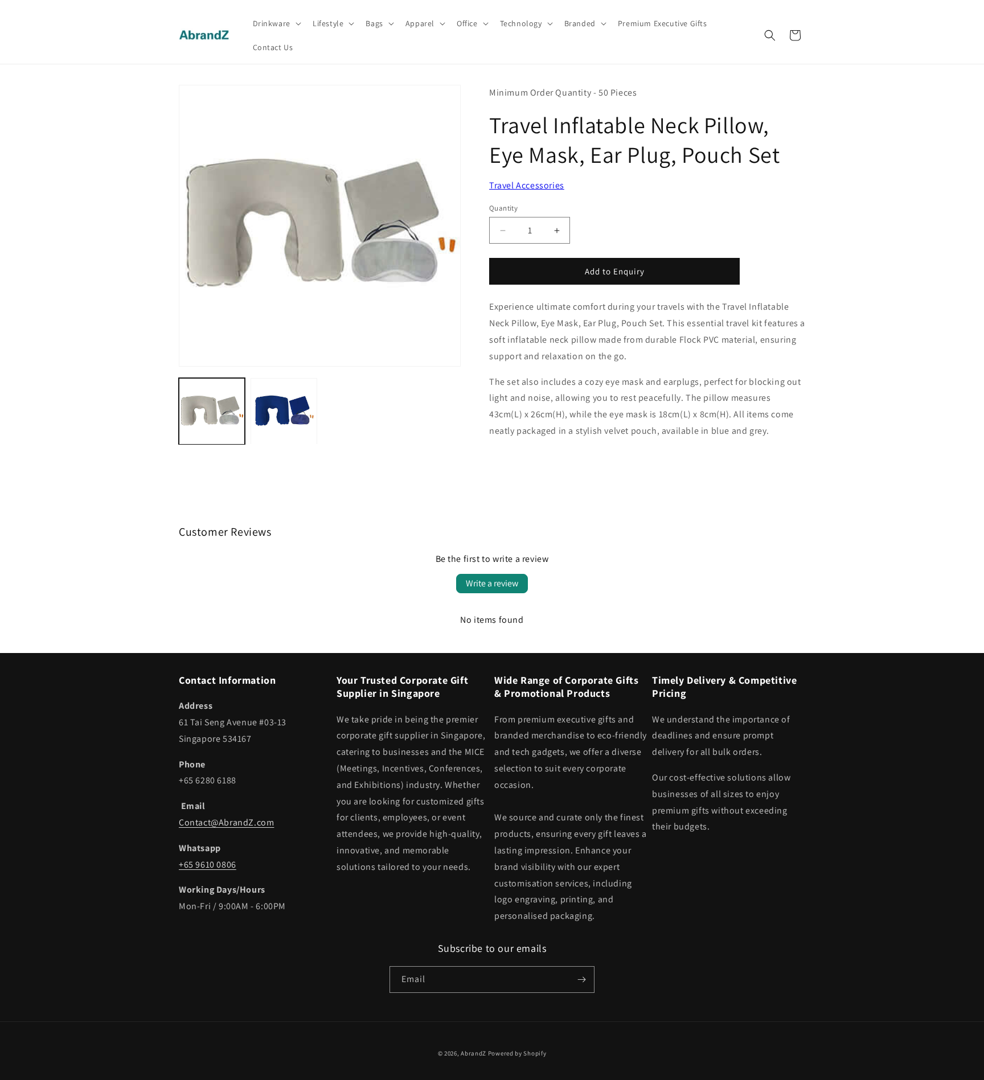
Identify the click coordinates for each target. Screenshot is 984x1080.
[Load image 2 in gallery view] (284, 411)
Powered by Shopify (517, 1053)
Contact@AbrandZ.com (226, 822)
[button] (276, 23)
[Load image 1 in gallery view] (212, 411)
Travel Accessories (526, 185)
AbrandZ (473, 1053)
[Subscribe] (581, 979)
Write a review (492, 583)
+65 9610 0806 (207, 864)
